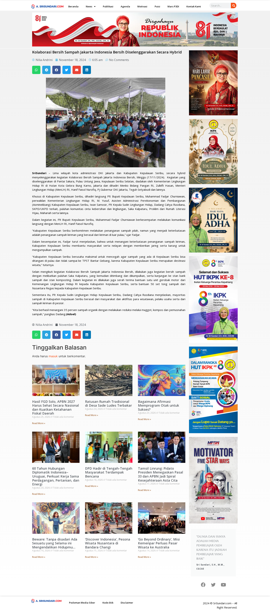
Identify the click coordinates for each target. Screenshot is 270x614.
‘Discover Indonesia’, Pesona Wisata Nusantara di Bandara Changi (107, 543)
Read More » (38, 423)
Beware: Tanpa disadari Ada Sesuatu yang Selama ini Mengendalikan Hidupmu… (54, 543)
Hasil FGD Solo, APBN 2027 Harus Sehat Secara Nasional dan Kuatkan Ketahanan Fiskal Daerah (55, 407)
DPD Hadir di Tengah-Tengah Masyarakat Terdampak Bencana (108, 472)
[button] (36, 70)
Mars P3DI (173, 6)
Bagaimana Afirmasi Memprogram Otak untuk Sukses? (158, 405)
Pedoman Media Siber (82, 602)
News (89, 6)
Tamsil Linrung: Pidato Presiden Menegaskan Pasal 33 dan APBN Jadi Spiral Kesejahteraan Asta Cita (160, 474)
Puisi (157, 6)
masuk (53, 356)
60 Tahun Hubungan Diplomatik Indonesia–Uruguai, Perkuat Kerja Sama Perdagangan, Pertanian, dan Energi (55, 476)
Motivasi (142, 6)
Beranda (73, 6)
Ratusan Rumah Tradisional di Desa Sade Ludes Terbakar (108, 403)
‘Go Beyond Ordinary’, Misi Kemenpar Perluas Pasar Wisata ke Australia (159, 543)
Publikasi (108, 6)
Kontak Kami (193, 6)
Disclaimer (127, 602)
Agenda (125, 6)
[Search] (233, 5)
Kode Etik (107, 602)
